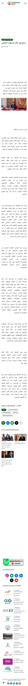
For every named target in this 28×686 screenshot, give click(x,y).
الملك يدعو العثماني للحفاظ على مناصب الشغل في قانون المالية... (6, 446)
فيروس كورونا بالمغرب (7, 415)
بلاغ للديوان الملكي (6, 412)
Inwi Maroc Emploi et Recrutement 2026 (19, 661)
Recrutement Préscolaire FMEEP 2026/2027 (18, 628)
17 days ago (17, 607)
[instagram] (7, 575)
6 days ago (17, 599)
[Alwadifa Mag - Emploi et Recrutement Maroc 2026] (14, 3)
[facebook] (16, 575)
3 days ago (17, 590)
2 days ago (17, 667)
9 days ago (17, 625)
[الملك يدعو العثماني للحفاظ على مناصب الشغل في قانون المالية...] (7, 437)
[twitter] (11, 580)
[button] (8, 423)
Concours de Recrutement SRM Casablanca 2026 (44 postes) (19, 670)
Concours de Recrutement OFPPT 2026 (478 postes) (19, 602)
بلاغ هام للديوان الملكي (19, 443)
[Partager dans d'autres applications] (21, 423)
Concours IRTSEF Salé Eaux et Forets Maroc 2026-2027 (19, 637)
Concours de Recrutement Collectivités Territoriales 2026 (18, 620)
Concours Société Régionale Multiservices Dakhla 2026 (19, 646)
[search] (25, 3)
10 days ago (17, 642)
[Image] (8, 593)
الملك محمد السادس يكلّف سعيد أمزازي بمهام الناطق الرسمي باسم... (6, 463)
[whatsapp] (11, 575)
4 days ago (17, 659)
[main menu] (2, 3)
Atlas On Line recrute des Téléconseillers (19, 653)
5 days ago (17, 616)
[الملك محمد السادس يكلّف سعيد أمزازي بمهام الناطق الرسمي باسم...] (7, 454)
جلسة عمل (15, 412)
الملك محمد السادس (7, 39)
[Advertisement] (14, 24)
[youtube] (16, 580)
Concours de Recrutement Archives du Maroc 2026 (19, 611)
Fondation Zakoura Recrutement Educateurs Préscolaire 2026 (18, 594)
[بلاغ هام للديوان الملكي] (20, 437)
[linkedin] (21, 575)
